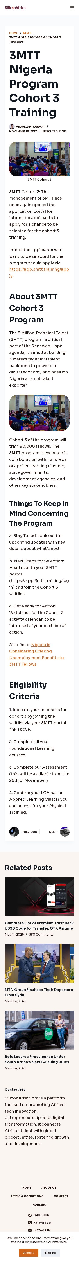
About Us (48, 1187)
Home (26, 1187)
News (47, 131)
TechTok (59, 131)
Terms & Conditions (27, 1196)
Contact (61, 1196)
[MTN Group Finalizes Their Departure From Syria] (39, 963)
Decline (50, 1253)
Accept (28, 1253)
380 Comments (41, 935)
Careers (39, 1204)
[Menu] (72, 8)
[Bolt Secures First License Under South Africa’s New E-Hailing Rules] (39, 1030)
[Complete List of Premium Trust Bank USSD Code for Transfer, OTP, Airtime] (39, 896)
